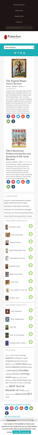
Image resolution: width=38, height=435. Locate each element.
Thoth (21, 390)
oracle (8, 377)
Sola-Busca (20, 383)
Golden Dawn (21, 363)
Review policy (19, 5)
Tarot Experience (16, 311)
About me (19, 10)
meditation (8, 374)
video (14, 394)
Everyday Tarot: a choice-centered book (19, 343)
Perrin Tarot (14, 282)
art (10, 355)
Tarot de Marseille (14, 388)
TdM (17, 390)
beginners (9, 357)
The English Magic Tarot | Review (16, 82)
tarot (12, 386)
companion (9, 360)
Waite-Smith (21, 394)
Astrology (22, 355)
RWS (14, 380)
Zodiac (7, 397)
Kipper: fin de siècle (16, 274)
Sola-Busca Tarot (15, 227)
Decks (8, 86)
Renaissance (8, 380)
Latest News (11, 196)
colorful (25, 358)
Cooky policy (25, 432)
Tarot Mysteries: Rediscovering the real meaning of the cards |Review (18, 155)
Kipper (30, 367)
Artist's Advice (15, 355)
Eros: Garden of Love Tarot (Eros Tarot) (19, 290)
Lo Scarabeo (22, 370)
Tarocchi (7, 386)
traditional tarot (8, 394)
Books (8, 162)
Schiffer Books (21, 380)
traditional (27, 390)
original (14, 377)
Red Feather (23, 377)
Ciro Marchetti (18, 358)
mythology (25, 373)
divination (17, 361)
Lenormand (11, 370)
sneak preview (13, 383)
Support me (19, 16)
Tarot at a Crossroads (17, 335)
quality (18, 377)
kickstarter (24, 367)
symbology (27, 383)
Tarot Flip (12, 327)
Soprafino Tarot (14, 266)
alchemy (7, 355)
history (8, 366)
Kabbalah (15, 366)
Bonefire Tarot (14, 298)
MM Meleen (16, 374)
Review (14, 86)
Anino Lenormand (17, 235)
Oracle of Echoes (15, 242)
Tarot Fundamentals (17, 319)
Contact (19, 22)
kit (6, 371)
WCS (29, 394)
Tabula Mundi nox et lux (17, 258)
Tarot (21, 86)
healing (29, 364)
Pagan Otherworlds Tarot (17, 250)
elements (13, 364)
